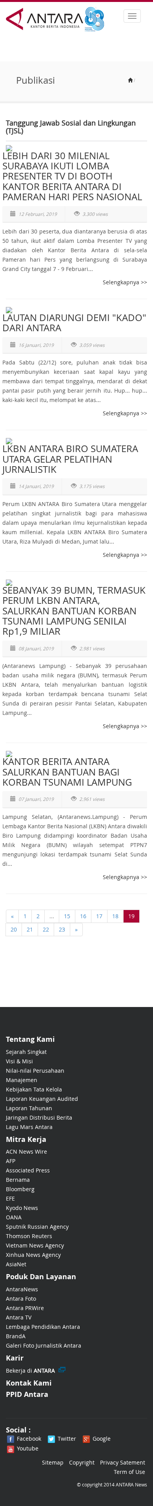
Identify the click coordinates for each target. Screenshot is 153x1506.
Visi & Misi (19, 1061)
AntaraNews (22, 1289)
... (51, 916)
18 (115, 916)
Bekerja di (30, 1370)
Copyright (82, 1462)
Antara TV (18, 1317)
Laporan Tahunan (29, 1108)
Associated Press (28, 1170)
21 (30, 929)
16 (83, 916)
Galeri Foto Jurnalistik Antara (43, 1345)
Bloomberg (20, 1189)
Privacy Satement (122, 1462)
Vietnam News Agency (35, 1245)
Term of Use (129, 1471)
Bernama (18, 1179)
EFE (10, 1198)
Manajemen (21, 1080)
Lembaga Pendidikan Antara (43, 1326)
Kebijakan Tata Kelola (34, 1089)
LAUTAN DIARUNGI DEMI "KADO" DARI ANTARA (74, 322)
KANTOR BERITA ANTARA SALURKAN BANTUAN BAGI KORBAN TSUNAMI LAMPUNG (67, 771)
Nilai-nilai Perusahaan (35, 1070)
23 (62, 929)
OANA (14, 1217)
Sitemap (53, 1462)
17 (99, 916)
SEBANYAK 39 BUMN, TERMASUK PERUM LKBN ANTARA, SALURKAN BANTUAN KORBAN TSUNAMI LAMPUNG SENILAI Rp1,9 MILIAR (74, 611)
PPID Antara (27, 1394)
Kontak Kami (29, 1383)
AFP (10, 1161)
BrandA (16, 1336)
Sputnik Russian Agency (37, 1226)
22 (46, 929)
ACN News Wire (26, 1151)
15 (67, 916)
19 (131, 916)
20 (14, 929)
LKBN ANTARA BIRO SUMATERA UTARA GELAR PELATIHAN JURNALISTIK (70, 459)
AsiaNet (16, 1264)
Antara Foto (21, 1298)
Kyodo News (22, 1208)
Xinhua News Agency (33, 1254)
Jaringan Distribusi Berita (39, 1117)
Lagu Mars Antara (29, 1127)
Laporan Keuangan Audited (42, 1098)
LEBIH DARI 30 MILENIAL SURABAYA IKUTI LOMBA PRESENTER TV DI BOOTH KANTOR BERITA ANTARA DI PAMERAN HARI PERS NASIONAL (72, 176)
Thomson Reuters (29, 1236)
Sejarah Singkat (26, 1051)
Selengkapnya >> (125, 282)
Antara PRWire (25, 1308)
